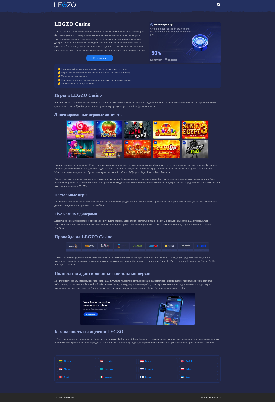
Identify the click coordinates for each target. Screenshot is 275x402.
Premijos (69, 398)
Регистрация (99, 58)
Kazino (58, 398)
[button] (219, 5)
